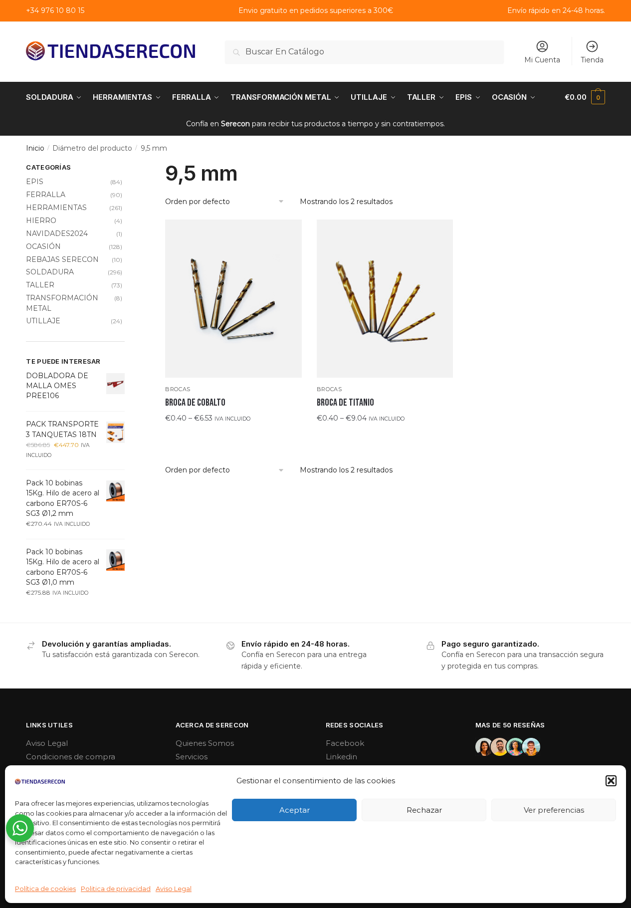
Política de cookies (45, 889)
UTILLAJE (43, 320)
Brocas (178, 389)
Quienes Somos (205, 743)
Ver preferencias (554, 810)
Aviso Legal (174, 889)
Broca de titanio (345, 403)
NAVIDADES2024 (57, 233)
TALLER (40, 284)
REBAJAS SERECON (62, 259)
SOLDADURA (50, 271)
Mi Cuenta (542, 59)
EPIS (34, 181)
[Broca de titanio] (385, 299)
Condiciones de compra (70, 756)
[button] (611, 781)
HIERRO (41, 220)
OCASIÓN (43, 246)
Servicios (192, 756)
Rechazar (424, 810)
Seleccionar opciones (233, 438)
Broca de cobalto (195, 403)
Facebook (345, 743)
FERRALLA (45, 194)
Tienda (592, 59)
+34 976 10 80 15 (55, 10)
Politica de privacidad (116, 889)
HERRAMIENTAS (56, 207)
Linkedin (341, 756)
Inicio (35, 148)
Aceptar (294, 810)
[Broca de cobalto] (233, 299)
